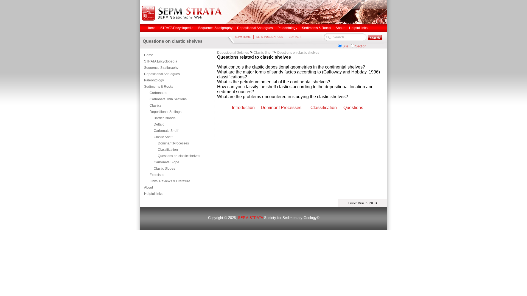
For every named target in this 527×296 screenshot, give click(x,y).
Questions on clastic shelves (179, 156)
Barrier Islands (164, 118)
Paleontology (154, 80)
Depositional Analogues (162, 74)
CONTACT (295, 37)
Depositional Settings (165, 112)
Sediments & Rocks (158, 87)
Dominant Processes (173, 143)
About (148, 187)
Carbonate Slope (166, 162)
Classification (168, 150)
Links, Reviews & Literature (170, 181)
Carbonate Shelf (166, 131)
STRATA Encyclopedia (160, 61)
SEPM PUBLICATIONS (269, 37)
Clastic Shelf (163, 137)
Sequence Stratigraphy (161, 68)
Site (345, 46)
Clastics (155, 105)
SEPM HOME (243, 37)
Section (360, 46)
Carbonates (158, 93)
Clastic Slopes (164, 168)
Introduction (243, 107)
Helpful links (153, 194)
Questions (353, 107)
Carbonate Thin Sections (168, 99)
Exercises (157, 175)
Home (148, 55)
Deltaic (159, 124)
